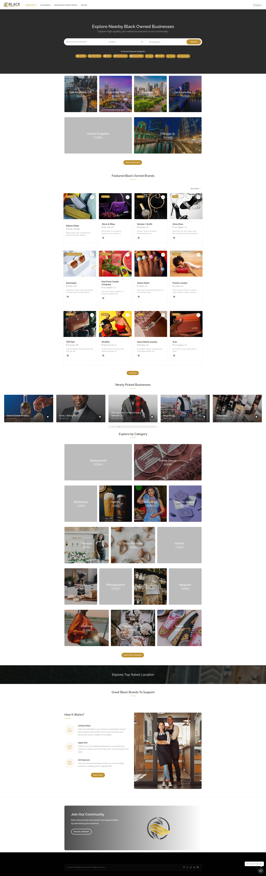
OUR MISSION (45, 5)
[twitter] (187, 867)
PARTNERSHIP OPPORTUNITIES (65, 5)
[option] (29, 408)
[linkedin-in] (194, 867)
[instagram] (184, 867)
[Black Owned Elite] (12, 5)
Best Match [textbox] (195, 189)
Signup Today (98, 775)
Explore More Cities (132, 162)
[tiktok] (191, 867)
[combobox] (196, 188)
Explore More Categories (133, 655)
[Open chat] (261, 871)
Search (194, 42)
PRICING (84, 5)
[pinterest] (197, 867)
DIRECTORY (30, 5)
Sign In (258, 5)
